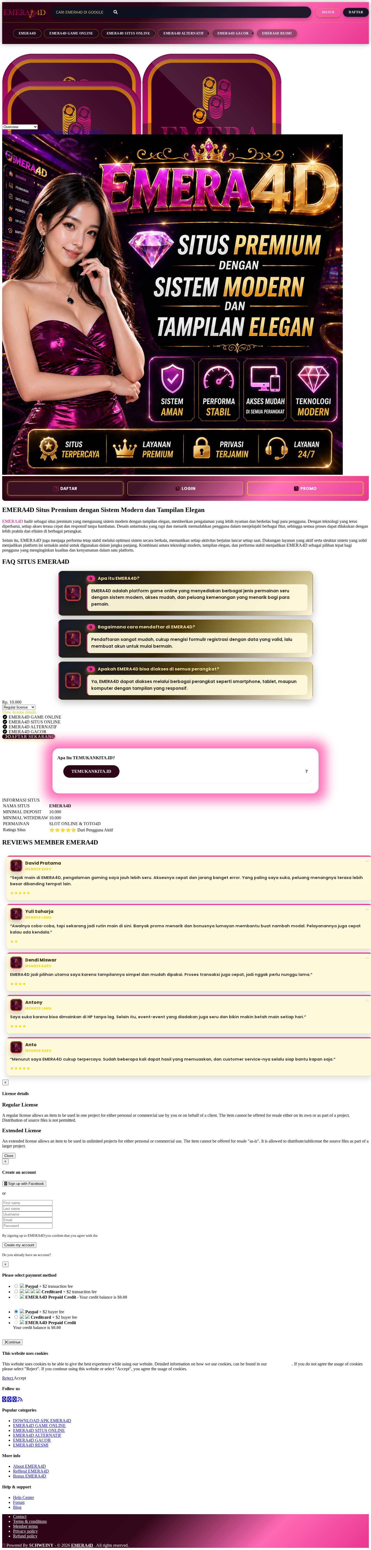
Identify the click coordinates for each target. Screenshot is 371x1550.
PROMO (308, 488)
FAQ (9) (96, 131)
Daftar (356, 12)
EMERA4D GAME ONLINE (71, 33)
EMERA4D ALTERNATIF (184, 33)
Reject (8, 1378)
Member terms (25, 1526)
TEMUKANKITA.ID (91, 771)
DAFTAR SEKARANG (31, 736)
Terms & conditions (30, 1521)
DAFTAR (68, 488)
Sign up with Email (23, 1193)
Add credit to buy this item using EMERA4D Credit (58, 1302)
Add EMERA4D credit (33, 1332)
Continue (13, 1342)
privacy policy (280, 1364)
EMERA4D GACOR (233, 33)
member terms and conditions (120, 1235)
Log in (57, 1255)
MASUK (328, 12)
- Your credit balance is (70, 1299)
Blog (17, 1507)
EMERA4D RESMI (277, 33)
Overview (10, 131)
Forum (18, 1502)
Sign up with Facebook (25, 1184)
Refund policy (25, 1536)
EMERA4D (27, 33)
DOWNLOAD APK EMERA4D (42, 1420)
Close (8, 1156)
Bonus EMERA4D (29, 1476)
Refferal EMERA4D (31, 1471)
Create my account (19, 1245)
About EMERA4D (29, 1466)
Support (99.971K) (71, 131)
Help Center (23, 1497)
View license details (19, 712)
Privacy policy (25, 1531)
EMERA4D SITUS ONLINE (128, 33)
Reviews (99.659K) (37, 131)
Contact (19, 1516)
